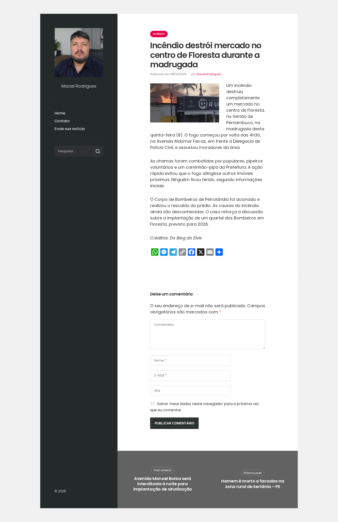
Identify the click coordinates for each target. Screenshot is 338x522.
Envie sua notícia (69, 128)
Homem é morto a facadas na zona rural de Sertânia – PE (252, 483)
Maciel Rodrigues (209, 74)
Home (59, 113)
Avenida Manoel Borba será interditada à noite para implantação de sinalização (162, 484)
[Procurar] (98, 151)
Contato (62, 121)
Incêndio (159, 34)
